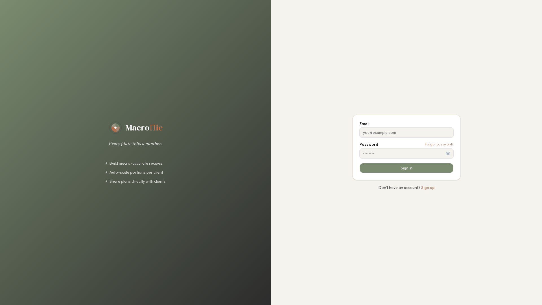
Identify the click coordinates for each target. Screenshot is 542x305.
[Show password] (448, 153)
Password (368, 144)
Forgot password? (439, 144)
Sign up (428, 187)
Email (364, 124)
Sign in (406, 168)
